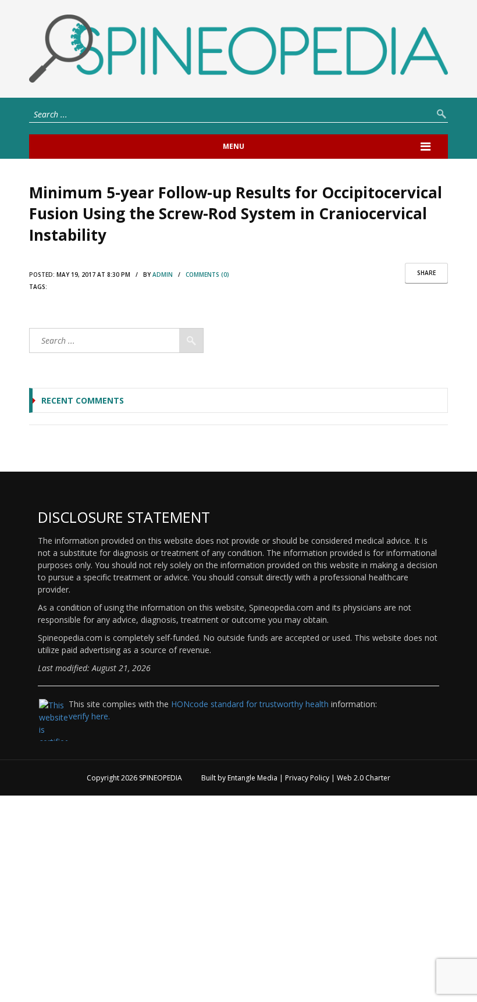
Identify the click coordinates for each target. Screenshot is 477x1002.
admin (162, 274)
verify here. (89, 716)
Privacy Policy (307, 778)
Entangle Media (252, 778)
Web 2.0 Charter (363, 778)
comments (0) (207, 274)
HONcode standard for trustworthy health (250, 703)
